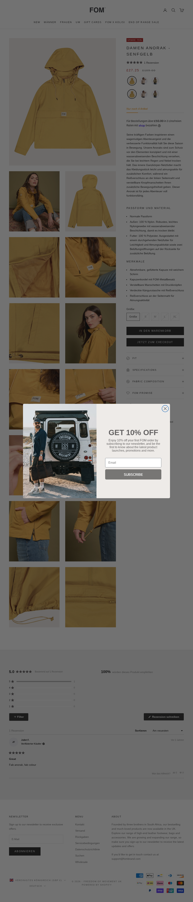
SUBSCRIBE (133, 474)
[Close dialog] (165, 408)
